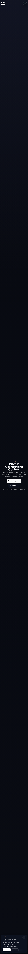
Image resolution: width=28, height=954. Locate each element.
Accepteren (7, 950)
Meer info (15, 950)
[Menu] (25, 3)
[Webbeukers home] (3, 3)
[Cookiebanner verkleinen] (23, 937)
